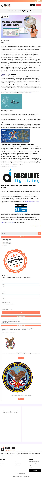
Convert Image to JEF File (26, 329)
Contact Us (2, 463)
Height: (3, 298)
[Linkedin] (37, 1)
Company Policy (18, 463)
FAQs (16, 461)
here (31, 92)
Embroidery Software (5, 40)
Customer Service (18, 466)
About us (1, 461)
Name (3, 280)
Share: (27, 226)
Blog (1, 466)
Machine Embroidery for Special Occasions (8, 332)
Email (3, 284)
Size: (3, 289)
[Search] (39, 233)
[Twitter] (36, 1)
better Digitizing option (10, 166)
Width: (3, 293)
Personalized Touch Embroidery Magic (28, 328)
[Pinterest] (39, 1)
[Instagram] (38, 1)
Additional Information (6, 302)
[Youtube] (41, 1)
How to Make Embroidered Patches (7, 328)
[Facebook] (34, 1)
